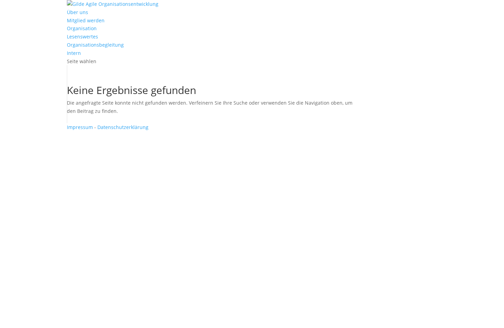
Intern (74, 53)
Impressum (80, 127)
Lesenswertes (82, 36)
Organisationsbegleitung (95, 45)
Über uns (77, 12)
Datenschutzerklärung (122, 127)
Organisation (82, 28)
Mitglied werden (86, 20)
